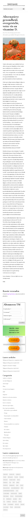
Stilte (20, 499)
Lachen (21, 485)
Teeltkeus (9, 501)
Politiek (6, 427)
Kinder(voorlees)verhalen (10, 397)
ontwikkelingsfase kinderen (8, 490)
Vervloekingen (10, 504)
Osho (17, 490)
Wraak (11, 507)
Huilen (17, 482)
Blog (4, 386)
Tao (4, 501)
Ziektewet (5, 509)
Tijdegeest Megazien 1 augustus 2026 (12, 360)
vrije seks (17, 504)
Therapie (17, 35)
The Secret (15, 501)
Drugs (5, 413)
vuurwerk (22, 504)
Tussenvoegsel (7, 315)
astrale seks (11, 474)
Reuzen (11, 496)
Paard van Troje (14, 493)
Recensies (6, 429)
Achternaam (7, 319)
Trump (4, 504)
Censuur (16, 477)
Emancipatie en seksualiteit (11, 416)
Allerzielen (5, 474)
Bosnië (4, 477)
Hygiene (5, 394)
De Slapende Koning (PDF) (14, 337)
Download (14, 340)
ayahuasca (18, 474)
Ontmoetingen (6, 437)
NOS (22, 488)
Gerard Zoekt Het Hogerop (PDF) (14, 345)
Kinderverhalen (7, 400)
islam (17, 485)
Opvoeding (5, 440)
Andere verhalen (7, 378)
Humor (6, 421)
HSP (4, 392)
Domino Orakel (12, 479)
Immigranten (11, 485)
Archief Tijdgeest (7, 381)
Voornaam (7, 312)
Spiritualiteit (7, 432)
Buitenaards (10, 477)
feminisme (5, 482)
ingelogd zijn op (11, 294)
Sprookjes (5, 446)
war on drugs (5, 507)
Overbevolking (6, 493)
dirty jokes (5, 479)
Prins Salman (5, 496)
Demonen (21, 477)
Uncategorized (7, 448)
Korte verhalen (7, 403)
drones (18, 479)
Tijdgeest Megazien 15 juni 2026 (11, 371)
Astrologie (5, 383)
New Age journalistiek (8, 408)
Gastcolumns (7, 418)
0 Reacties (22, 35)
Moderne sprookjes (8, 405)
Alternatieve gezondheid (8, 35)
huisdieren (5, 485)
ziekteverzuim (17, 507)
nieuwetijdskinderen (15, 488)
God (10, 482)
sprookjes (15, 499)
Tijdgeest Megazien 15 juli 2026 (11, 363)
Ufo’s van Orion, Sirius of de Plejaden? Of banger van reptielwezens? (14, 463)
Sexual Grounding (18, 496)
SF (4, 499)
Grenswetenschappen (8, 389)
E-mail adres (7, 309)
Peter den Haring (9, 32)
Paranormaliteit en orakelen (11, 424)
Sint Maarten (8, 499)
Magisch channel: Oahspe (9, 365)
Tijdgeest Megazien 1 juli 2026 (11, 368)
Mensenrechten (6, 488)
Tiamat (20, 501)
